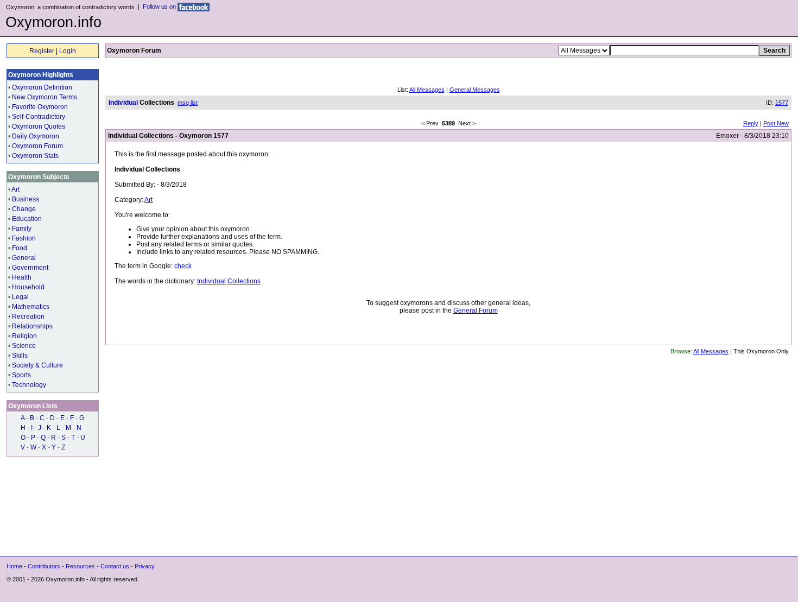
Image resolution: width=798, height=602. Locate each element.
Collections (244, 281)
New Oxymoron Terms (44, 97)
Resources (80, 566)
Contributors (44, 566)
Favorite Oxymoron (40, 107)
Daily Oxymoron (35, 136)
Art (15, 189)
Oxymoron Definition (42, 87)
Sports (21, 375)
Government (30, 267)
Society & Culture (37, 365)
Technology (29, 385)
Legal (20, 297)
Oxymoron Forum (37, 146)
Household (28, 287)
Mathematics (30, 306)
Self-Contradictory (38, 117)
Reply (750, 123)
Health (21, 277)
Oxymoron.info (53, 22)
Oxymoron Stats (35, 156)
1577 (781, 102)
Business (25, 199)
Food (19, 248)
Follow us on (160, 6)
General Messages (474, 89)
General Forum (475, 310)
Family (21, 228)
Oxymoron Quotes (38, 126)
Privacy (145, 566)
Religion (24, 336)
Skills (20, 355)
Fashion (24, 238)
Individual (211, 281)
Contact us (114, 566)
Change (24, 209)
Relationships (32, 326)
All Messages (427, 89)
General (24, 258)
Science (24, 346)
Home (14, 566)
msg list (188, 102)
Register (41, 51)
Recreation (28, 316)
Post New (776, 123)
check (183, 266)
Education (27, 219)
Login (67, 51)
